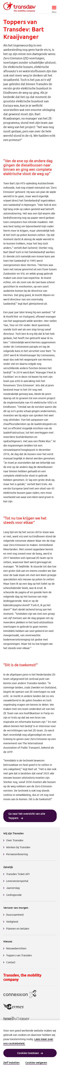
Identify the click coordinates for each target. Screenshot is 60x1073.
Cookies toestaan (28, 1053)
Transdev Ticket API (18, 874)
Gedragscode (14, 894)
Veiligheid (12, 921)
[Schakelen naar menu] (54, 6)
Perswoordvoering (17, 854)
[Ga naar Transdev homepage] (19, 7)
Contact (10, 962)
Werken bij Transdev (18, 847)
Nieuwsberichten (16, 948)
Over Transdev (14, 840)
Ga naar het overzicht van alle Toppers (26, 816)
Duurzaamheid (15, 914)
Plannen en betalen (17, 928)
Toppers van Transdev (19, 955)
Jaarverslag (13, 887)
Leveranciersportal (17, 880)
